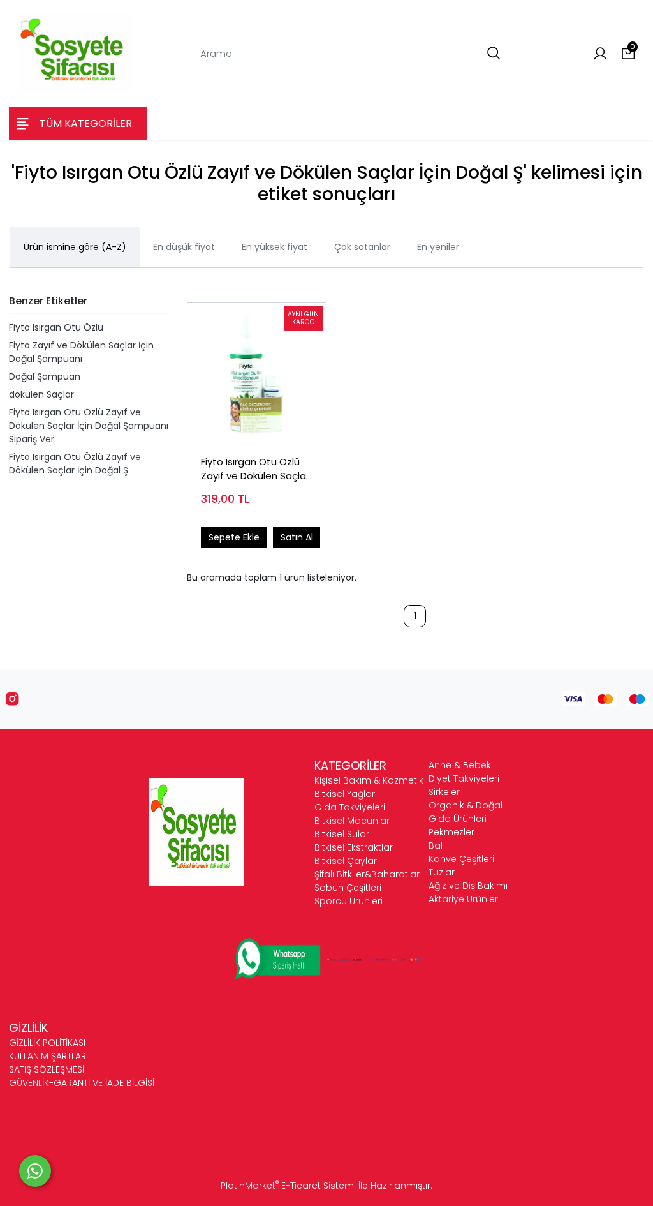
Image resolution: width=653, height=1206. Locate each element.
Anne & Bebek (460, 765)
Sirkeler (444, 791)
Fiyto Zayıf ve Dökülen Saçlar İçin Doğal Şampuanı (81, 352)
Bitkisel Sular (341, 834)
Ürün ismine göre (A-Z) (75, 247)
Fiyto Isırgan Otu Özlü (56, 327)
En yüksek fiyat (274, 247)
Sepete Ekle (234, 537)
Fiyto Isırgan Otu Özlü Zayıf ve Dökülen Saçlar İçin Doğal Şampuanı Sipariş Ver (88, 425)
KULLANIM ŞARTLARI (48, 1056)
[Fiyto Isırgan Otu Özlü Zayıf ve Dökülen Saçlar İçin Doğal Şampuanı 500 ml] (256, 372)
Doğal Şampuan (44, 376)
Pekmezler (451, 832)
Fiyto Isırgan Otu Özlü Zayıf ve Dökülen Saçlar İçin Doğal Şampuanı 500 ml (255, 469)
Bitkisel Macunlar (352, 820)
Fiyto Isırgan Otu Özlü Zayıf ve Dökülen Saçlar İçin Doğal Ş (75, 463)
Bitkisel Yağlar (344, 793)
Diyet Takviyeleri (464, 778)
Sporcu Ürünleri (348, 901)
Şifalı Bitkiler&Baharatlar (367, 874)
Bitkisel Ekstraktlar (353, 847)
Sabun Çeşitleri (347, 887)
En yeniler (438, 247)
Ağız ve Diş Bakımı (468, 885)
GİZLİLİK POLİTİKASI (47, 1042)
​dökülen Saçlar (41, 394)
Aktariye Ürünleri (464, 899)
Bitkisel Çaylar (345, 860)
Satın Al (297, 537)
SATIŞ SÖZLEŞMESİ (46, 1069)
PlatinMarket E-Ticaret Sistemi (288, 1185)
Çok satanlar (362, 247)
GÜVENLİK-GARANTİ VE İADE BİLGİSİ (81, 1082)
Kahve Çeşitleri (461, 858)
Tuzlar (442, 872)
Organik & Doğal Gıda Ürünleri (466, 812)
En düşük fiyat (184, 247)
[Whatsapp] (35, 1171)
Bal (436, 845)
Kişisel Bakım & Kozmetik (368, 780)
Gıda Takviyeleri (349, 807)
